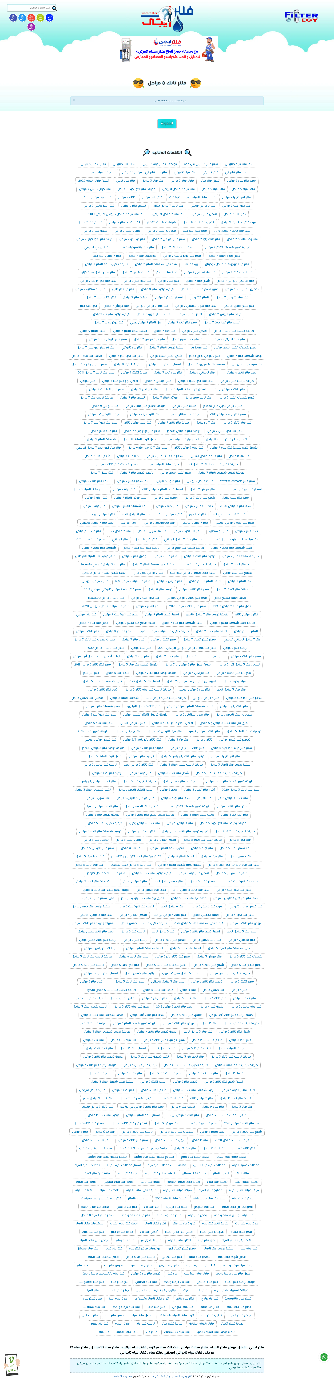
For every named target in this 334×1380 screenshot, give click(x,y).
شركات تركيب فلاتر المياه (238, 1240)
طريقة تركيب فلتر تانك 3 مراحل (231, 1056)
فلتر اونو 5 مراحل (202, 848)
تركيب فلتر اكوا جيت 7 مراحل (141, 548)
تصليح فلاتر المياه (210, 1190)
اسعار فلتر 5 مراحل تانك (144, 681)
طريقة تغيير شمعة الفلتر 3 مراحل (134, 1023)
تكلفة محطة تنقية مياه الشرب (107, 1157)
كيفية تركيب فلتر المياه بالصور (216, 1332)
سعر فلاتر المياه (241, 1232)
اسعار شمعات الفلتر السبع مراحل (235, 347)
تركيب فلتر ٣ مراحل (183, 1107)
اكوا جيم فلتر (88, 306)
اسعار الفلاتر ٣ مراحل (169, 297)
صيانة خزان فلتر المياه (97, 1173)
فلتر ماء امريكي (86, 614)
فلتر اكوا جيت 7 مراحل (145, 598)
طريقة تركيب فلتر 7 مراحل (96, 397)
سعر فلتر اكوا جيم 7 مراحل (100, 422)
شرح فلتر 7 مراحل (133, 639)
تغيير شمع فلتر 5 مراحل (246, 965)
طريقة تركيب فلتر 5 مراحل (139, 781)
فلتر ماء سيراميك (93, 1232)
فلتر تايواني (120, 539)
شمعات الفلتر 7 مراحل (101, 439)
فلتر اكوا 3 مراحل (240, 1040)
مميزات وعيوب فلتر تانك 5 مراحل (93, 923)
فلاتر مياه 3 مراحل (213, 189)
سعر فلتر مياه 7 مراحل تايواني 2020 (105, 606)
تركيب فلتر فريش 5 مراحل (100, 764)
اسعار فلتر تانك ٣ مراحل (235, 1098)
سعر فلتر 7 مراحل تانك (90, 539)
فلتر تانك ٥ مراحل (215, 998)
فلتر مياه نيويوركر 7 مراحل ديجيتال (227, 264)
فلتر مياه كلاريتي (185, 172)
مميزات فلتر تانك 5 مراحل (147, 748)
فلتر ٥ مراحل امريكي (180, 823)
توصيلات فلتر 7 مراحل (199, 506)
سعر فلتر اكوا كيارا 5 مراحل (228, 756)
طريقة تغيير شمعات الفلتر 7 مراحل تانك (212, 464)
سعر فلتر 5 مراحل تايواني (167, 981)
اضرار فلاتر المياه (155, 1223)
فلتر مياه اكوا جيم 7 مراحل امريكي (98, 447)
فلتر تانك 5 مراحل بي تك (170, 915)
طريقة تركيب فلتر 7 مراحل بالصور (207, 614)
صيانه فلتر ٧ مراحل (184, 406)
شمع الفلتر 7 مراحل (97, 456)
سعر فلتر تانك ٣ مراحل (133, 1140)
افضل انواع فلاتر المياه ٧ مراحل (226, 439)
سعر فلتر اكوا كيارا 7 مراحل (195, 381)
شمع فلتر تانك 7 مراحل (200, 498)
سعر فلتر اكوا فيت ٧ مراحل (106, 389)
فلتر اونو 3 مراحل (123, 1090)
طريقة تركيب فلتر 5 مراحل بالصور (103, 748)
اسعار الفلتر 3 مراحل (153, 1081)
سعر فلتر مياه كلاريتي (239, 164)
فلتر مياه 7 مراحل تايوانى (152, 306)
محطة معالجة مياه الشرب (95, 1148)
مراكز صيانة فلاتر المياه (244, 1190)
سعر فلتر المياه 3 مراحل (233, 1048)
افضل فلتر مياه (210, 180)
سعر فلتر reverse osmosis (237, 481)
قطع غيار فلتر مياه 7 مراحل (181, 439)
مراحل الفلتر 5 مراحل (129, 840)
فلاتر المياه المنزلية (201, 1323)
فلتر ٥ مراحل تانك (172, 906)
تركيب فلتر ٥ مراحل (136, 940)
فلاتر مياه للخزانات (247, 1223)
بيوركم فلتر (191, 264)
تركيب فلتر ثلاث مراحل (196, 1048)
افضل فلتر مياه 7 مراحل (94, 623)
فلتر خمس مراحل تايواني (246, 906)
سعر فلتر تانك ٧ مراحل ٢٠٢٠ (239, 372)
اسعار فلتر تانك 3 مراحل (89, 1123)
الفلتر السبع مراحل (246, 631)
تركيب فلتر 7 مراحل (235, 648)
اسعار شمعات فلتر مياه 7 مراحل (182, 623)
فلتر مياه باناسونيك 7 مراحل (135, 247)
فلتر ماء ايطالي (172, 1257)
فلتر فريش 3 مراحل (166, 1123)
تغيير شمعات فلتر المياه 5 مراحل (229, 948)
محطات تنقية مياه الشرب (209, 1165)
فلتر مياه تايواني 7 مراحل (232, 297)
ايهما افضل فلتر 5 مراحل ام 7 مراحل (188, 664)
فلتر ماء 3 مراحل (93, 1040)
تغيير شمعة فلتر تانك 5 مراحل (102, 681)
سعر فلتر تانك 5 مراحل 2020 (240, 790)
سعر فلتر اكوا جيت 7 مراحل (120, 614)
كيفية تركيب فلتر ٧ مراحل (157, 289)
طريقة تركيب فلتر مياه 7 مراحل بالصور (164, 631)
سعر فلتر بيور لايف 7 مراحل (89, 364)
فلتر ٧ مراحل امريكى (102, 514)
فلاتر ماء (151, 1332)
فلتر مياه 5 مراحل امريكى (194, 689)
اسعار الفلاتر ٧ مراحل (119, 631)
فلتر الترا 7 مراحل (164, 331)
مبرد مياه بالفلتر (138, 1198)
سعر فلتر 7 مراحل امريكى (168, 214)
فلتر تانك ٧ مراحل (87, 631)
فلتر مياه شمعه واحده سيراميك (101, 1198)
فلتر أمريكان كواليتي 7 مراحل (95, 347)
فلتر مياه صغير (156, 1307)
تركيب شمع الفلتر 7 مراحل (130, 331)
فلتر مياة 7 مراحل (124, 489)
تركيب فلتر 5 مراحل (133, 931)
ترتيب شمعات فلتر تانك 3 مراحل (193, 1090)
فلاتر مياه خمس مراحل (151, 890)
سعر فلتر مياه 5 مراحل (99, 723)
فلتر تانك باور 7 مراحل (206, 239)
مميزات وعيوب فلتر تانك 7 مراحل (94, 639)
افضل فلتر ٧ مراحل (204, 214)
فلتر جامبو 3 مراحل (130, 1073)
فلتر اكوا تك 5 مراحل (234, 815)
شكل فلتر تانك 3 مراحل (234, 1031)
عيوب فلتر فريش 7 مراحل (225, 314)
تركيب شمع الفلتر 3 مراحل (90, 1006)
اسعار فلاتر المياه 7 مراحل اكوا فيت (192, 197)
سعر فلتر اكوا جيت (195, 231)
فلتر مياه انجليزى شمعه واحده (233, 1215)
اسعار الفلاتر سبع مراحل (165, 364)
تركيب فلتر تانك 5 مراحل (88, 965)
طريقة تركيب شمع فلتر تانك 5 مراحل (150, 815)
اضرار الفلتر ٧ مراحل (189, 314)
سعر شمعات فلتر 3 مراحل (165, 1073)
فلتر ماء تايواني (131, 347)
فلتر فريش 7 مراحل (116, 306)
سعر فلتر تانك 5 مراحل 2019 (92, 664)
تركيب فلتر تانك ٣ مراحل (103, 1115)
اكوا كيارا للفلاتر (166, 272)
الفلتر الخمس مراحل (206, 915)
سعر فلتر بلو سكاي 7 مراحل (184, 414)
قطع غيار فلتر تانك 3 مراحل (129, 1123)
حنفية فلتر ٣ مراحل (212, 1006)
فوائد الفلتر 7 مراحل (165, 397)
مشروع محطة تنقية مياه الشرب (154, 1157)
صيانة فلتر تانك (150, 1182)
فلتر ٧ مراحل (216, 656)
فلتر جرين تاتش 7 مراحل (95, 189)
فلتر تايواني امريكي (97, 247)
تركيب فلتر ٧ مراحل (160, 589)
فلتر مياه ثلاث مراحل (124, 1040)
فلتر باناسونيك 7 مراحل (101, 297)
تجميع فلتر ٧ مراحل (133, 206)
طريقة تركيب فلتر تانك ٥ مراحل (235, 831)
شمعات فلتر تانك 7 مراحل (99, 548)
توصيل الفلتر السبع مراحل (242, 289)
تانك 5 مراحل (168, 790)
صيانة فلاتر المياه (232, 1323)
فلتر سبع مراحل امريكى (239, 306)
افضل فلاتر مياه (142, 1315)
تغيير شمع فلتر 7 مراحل (124, 222)
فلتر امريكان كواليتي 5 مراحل (135, 798)
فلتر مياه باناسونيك (177, 1332)
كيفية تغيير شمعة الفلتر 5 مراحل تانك (198, 923)
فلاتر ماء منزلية (210, 1307)
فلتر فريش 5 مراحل (209, 956)
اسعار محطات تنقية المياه (124, 1165)
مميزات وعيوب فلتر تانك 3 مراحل (164, 1040)
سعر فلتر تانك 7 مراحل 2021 (187, 606)
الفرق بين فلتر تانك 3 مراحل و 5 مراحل (224, 723)
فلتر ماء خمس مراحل (141, 831)
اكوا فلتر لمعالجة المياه (201, 1265)
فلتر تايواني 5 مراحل (241, 940)
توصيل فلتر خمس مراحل (87, 698)
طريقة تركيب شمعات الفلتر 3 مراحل (107, 1031)
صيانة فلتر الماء (128, 1173)
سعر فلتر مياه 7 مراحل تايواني (184, 539)
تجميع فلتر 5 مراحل (141, 756)
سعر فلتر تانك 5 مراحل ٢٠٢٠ (126, 981)
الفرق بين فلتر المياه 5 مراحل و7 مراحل (192, 681)
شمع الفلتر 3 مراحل (153, 1090)
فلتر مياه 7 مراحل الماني (206, 456)
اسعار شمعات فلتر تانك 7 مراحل (117, 464)
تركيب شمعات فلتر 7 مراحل (244, 356)
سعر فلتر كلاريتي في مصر (201, 164)
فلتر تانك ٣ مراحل (214, 1148)
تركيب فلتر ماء (146, 1323)
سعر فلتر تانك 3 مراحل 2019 (174, 1006)
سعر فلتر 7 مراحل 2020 (235, 506)
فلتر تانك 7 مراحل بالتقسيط (106, 598)
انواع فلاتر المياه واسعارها (151, 1298)
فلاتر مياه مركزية (176, 1207)
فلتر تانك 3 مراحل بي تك (183, 1115)
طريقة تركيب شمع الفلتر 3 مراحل (236, 1065)
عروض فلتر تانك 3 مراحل (179, 1023)
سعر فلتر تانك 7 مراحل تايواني (186, 598)
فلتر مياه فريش (169, 1265)
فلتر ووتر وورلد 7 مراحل (108, 322)
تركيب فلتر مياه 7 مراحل (87, 356)
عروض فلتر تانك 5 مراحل (246, 923)
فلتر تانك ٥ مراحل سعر (233, 798)
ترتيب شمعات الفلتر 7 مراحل (240, 556)
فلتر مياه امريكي (207, 1282)
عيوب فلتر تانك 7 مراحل (238, 564)
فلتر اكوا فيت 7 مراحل (236, 206)
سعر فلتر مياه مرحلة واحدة (240, 1265)
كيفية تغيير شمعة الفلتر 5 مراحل (179, 865)
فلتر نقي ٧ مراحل (146, 539)
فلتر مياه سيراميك (94, 1307)
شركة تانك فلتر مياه (215, 1223)
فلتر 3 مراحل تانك (164, 1048)
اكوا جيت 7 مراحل (128, 456)
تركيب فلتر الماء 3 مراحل (87, 998)
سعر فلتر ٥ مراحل (132, 848)
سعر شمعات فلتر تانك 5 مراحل (96, 881)
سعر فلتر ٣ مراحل (100, 1073)
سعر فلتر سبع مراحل (235, 498)
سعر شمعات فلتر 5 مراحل (103, 706)
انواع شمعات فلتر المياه (103, 1257)
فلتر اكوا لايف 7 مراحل (145, 414)
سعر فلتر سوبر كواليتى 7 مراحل (196, 306)
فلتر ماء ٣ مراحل (235, 1073)
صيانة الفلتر (243, 1173)
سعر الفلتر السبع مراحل (175, 472)
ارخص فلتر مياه (197, 1215)
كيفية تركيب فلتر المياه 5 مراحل (230, 764)
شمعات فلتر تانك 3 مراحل (176, 1132)
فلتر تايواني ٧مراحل (202, 372)
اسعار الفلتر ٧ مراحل (93, 331)
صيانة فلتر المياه (86, 1182)
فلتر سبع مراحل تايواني (247, 364)
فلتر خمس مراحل (214, 990)
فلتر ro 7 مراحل (206, 422)
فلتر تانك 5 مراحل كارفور (204, 731)
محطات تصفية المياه (245, 1165)
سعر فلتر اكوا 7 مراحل (187, 531)
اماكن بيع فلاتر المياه (179, 1232)
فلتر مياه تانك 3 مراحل (203, 1073)
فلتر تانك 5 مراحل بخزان (144, 823)
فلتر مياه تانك (185, 1298)
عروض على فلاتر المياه (94, 1240)
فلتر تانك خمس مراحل (207, 940)
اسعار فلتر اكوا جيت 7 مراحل (222, 322)
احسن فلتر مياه (115, 1315)
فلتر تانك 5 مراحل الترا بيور (143, 706)
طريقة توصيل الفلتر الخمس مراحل (145, 714)
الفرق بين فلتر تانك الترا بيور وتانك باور (136, 856)
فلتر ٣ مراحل (200, 1140)
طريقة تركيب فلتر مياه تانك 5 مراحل (148, 689)
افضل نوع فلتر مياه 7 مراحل (120, 381)
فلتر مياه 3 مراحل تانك (198, 1031)
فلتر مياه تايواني (123, 289)
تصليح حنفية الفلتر (247, 1182)
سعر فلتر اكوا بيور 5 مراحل (99, 714)
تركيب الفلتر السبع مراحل (230, 598)
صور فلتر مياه (206, 1240)
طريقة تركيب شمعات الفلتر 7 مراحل (221, 472)
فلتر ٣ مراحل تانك (201, 1098)
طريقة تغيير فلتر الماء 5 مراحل (202, 840)
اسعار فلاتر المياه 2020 (170, 1198)
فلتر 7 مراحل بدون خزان (148, 573)
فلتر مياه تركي (125, 180)
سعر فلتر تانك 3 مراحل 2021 (242, 1123)
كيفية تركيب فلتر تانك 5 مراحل (152, 873)
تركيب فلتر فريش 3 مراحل (140, 1065)
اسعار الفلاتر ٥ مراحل (162, 840)
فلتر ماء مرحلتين (127, 1207)
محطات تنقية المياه (87, 1165)
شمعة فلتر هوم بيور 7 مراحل (206, 364)
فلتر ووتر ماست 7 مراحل (242, 239)
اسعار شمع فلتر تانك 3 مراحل (223, 1081)
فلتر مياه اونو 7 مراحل (168, 372)
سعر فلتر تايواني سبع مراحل (108, 339)
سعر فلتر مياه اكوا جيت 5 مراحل (231, 748)
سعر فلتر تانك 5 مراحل (248, 998)
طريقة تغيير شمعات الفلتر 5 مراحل (187, 806)
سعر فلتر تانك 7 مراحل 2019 (232, 231)
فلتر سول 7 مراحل (101, 472)
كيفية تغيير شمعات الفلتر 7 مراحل (227, 247)
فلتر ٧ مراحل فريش (202, 206)
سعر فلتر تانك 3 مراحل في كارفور (142, 1107)
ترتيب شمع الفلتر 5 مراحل (197, 815)
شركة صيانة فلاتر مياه (177, 1190)
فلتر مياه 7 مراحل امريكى (178, 189)
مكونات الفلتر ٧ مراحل (162, 231)
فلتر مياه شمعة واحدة (135, 1215)
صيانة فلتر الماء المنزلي (119, 1182)
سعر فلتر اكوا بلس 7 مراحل (225, 431)
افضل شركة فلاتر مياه (231, 1257)
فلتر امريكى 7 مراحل (158, 381)
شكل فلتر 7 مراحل (198, 281)
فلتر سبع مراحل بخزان (97, 197)
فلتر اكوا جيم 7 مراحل (137, 281)
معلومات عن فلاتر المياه (237, 1207)
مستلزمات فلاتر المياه (89, 1223)
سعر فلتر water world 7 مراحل (147, 447)
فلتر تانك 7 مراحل (167, 656)
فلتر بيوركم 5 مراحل (128, 731)
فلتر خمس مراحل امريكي (100, 739)
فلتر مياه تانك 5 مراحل (89, 865)
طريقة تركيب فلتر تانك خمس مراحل (144, 923)
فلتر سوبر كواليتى (168, 481)
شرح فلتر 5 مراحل (91, 981)
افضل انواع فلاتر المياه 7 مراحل (185, 389)
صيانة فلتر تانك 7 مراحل (173, 422)
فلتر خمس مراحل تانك (168, 881)
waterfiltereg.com (123, 1376)
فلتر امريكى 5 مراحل (196, 673)
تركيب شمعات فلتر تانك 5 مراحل (100, 831)
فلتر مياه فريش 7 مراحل (149, 339)
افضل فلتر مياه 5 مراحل (193, 873)
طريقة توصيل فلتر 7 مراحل (198, 564)
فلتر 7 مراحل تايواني (95, 581)
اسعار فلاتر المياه (127, 1332)
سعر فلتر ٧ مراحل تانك (137, 514)
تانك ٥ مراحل (204, 739)
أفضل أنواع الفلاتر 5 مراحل (105, 756)
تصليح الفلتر (221, 1173)
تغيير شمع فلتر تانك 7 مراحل (199, 289)
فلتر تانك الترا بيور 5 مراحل (187, 748)
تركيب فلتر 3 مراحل (185, 1081)
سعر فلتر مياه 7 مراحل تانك (228, 414)
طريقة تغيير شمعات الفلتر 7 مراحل (232, 623)
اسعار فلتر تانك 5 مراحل (185, 948)
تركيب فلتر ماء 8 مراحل (140, 1257)
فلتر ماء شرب (113, 1248)
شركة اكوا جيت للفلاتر (161, 222)
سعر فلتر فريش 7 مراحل (205, 489)
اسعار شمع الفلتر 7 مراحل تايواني (104, 573)
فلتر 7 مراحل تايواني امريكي (242, 639)
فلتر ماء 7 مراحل (168, 281)
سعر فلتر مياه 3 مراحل (241, 180)
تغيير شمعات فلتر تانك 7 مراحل (231, 548)
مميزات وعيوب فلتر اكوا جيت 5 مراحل (223, 823)
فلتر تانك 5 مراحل (185, 998)
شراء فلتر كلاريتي (124, 164)
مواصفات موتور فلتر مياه (145, 1248)
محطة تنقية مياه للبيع (195, 1157)
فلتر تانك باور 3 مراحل (190, 1056)
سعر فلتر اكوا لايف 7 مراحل (98, 281)
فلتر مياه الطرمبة (141, 1265)
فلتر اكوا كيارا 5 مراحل (90, 856)
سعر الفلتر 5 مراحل (241, 981)
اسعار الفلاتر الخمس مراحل (135, 790)
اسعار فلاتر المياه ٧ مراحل (89, 489)
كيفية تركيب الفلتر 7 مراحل (166, 347)
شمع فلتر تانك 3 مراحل (247, 1132)
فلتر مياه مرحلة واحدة (126, 1307)
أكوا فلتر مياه (84, 1190)
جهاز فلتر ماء (120, 1290)
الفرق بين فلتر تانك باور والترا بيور (142, 898)
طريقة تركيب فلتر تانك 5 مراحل (92, 956)
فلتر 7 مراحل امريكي (195, 523)
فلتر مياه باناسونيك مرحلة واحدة (103, 1273)
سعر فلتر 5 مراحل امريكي (96, 915)
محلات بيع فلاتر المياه (95, 1207)
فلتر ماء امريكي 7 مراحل (199, 272)
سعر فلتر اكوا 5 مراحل (240, 915)
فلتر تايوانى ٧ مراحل (105, 406)
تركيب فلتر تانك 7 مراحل (199, 556)
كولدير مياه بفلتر (199, 1257)
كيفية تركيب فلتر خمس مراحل (91, 906)
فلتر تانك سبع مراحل (198, 397)
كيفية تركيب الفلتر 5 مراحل (105, 823)
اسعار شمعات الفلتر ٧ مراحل (130, 506)
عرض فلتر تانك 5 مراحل (232, 806)
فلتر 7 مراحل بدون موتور (204, 356)
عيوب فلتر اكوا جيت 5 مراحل (240, 881)
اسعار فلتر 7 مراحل (165, 498)
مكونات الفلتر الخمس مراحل (234, 714)
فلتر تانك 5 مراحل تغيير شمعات (130, 865)
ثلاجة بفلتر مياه (109, 1190)
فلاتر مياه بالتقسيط (238, 1298)
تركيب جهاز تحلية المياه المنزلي (156, 1290)
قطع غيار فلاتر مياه (239, 1307)
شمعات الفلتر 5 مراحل (124, 698)
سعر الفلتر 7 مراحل (240, 581)
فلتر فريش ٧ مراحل (169, 581)
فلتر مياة (103, 1332)
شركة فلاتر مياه (172, 1323)
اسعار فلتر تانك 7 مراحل (211, 631)
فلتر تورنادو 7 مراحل (132, 239)
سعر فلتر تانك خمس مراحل (96, 931)
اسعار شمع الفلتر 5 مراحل (236, 848)
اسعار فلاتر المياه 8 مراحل (97, 1215)
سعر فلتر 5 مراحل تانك (241, 931)
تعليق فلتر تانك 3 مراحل (186, 1015)
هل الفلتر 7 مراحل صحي (145, 322)
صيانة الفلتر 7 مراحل (134, 372)
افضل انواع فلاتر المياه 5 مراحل (172, 723)
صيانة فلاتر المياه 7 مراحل (162, 464)
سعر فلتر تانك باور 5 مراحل (172, 956)
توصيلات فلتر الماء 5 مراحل (244, 731)
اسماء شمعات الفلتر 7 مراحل (179, 247)
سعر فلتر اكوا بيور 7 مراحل (126, 356)
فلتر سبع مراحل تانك (137, 422)
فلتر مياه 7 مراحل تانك (188, 447)
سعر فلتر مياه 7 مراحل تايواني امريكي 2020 (187, 648)
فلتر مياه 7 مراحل (138, 656)
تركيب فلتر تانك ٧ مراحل (198, 222)
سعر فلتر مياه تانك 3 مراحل (131, 1006)
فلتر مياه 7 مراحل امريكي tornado (103, 564)
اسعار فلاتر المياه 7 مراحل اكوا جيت (193, 573)
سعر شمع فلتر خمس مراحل (181, 781)
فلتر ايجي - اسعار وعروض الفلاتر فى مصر (171, 1376)
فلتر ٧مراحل (87, 381)
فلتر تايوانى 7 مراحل (144, 389)
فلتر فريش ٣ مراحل (154, 998)
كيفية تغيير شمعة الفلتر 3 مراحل (112, 1081)
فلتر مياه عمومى (182, 1307)
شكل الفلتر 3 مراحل (122, 998)
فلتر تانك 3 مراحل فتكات (97, 1107)
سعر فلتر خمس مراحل (244, 856)
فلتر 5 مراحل (239, 990)
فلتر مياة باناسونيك (91, 1282)
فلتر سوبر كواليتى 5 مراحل (191, 714)
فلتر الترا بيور (91, 673)
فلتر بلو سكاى (218, 531)
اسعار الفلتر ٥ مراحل (181, 856)
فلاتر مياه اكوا (118, 1298)
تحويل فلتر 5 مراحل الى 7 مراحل (239, 664)
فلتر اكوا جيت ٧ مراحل (128, 364)
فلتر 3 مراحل (80, 1132)
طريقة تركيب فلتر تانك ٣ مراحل (96, 1065)
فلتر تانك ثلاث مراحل (99, 1048)
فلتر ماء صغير (99, 1323)
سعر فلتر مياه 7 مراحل (100, 172)
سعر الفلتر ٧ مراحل (163, 639)
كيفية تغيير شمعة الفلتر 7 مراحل (153, 564)
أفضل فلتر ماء (149, 1232)
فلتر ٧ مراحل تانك (246, 614)
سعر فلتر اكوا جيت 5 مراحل (233, 890)
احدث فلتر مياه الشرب (124, 1223)
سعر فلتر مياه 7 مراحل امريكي (234, 523)
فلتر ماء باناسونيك (195, 1290)
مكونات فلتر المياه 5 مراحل (233, 673)
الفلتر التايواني (199, 297)
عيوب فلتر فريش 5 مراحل (206, 906)
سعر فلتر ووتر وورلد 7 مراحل (142, 431)
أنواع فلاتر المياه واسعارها (176, 1315)
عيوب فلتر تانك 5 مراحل (158, 990)
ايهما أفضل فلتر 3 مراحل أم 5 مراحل (96, 656)
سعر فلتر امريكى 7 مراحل (168, 239)
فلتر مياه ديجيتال (87, 1248)
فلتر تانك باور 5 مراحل (234, 706)
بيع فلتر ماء (151, 1207)
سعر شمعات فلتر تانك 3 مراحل (226, 1115)
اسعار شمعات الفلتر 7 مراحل (165, 456)
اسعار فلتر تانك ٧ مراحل (94, 481)
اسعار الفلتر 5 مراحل (203, 881)
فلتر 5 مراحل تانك (163, 931)
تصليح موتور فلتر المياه (160, 1173)
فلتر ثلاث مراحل (105, 1132)
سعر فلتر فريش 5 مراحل (231, 873)
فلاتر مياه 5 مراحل (243, 189)
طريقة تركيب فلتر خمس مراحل (230, 973)
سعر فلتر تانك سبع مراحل (188, 339)
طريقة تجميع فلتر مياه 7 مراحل (145, 406)
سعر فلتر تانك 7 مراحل (246, 656)
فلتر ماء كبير (90, 1315)
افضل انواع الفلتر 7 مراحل (224, 256)
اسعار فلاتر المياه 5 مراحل (101, 973)
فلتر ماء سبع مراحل (88, 531)
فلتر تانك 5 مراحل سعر (138, 764)
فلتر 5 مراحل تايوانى (206, 698)
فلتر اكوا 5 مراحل (240, 840)
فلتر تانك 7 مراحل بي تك (229, 514)
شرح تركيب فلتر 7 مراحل (237, 272)
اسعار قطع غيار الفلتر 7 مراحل (135, 623)
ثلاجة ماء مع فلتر (122, 1232)
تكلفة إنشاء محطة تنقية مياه (167, 1165)
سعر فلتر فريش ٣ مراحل (201, 1123)
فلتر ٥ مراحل (188, 990)
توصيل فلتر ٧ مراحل (135, 556)
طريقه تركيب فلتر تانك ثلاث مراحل (186, 1065)
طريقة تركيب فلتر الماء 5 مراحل (156, 673)
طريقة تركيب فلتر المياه (240, 1282)
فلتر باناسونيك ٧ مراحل (159, 523)
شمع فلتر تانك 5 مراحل (209, 965)
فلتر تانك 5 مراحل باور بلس (98, 781)
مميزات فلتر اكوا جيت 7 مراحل (136, 189)
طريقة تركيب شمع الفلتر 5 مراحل (181, 764)
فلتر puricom (198, 347)
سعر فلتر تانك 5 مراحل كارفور (106, 873)
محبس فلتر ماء (114, 1265)
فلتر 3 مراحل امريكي (92, 1090)
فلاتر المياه (122, 1323)
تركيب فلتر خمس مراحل (140, 973)
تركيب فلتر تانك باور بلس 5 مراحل (182, 756)
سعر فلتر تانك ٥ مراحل (133, 956)
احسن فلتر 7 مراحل (90, 222)
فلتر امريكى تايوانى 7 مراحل (235, 281)
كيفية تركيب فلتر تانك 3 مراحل (103, 1056)
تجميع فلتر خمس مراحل (234, 739)
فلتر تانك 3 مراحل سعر (98, 1098)
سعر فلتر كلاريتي (236, 172)
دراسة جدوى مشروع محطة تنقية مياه (143, 1148)
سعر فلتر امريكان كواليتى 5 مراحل (235, 898)
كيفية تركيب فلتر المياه (218, 1248)
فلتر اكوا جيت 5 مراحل (125, 965)
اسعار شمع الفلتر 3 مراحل (143, 1115)
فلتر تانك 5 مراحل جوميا (102, 806)
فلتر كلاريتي (210, 172)
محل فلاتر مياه (92, 1298)
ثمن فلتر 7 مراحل (235, 214)
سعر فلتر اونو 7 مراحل (182, 322)
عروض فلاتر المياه (240, 1315)
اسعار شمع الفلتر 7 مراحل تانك (162, 489)
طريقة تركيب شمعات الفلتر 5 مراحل (219, 773)
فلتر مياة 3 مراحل (242, 1107)
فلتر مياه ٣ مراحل (213, 1107)
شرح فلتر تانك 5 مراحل (103, 689)
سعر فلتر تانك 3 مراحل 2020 (233, 1140)
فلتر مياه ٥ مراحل (212, 856)
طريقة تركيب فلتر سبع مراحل (185, 548)
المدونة (167, 124)
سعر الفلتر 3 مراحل (212, 1132)
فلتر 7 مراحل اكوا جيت (107, 256)
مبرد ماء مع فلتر (87, 1265)
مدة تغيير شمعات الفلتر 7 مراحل (156, 264)
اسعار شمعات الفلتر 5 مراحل (144, 948)
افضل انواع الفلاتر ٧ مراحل (140, 439)
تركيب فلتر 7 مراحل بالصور (183, 431)
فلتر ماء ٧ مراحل (239, 456)
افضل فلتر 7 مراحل (194, 331)
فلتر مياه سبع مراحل (104, 431)
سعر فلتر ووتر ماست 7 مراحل (182, 256)
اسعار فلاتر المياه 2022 (93, 180)
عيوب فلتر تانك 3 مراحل (170, 1140)
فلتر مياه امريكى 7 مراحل (228, 339)
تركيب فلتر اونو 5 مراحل (107, 773)
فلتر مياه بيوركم (204, 1207)
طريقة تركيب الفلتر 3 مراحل (241, 1023)
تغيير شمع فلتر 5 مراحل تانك (95, 898)
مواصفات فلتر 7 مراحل (142, 256)
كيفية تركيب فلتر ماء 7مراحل (111, 314)
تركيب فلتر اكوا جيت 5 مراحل (135, 906)
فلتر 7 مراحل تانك (119, 531)
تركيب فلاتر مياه (211, 1315)
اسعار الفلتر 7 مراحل (149, 606)
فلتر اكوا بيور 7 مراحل (135, 272)
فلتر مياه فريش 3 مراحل (245, 1006)
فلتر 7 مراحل (193, 656)
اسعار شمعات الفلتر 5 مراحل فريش (190, 706)
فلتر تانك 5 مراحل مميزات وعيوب (182, 973)
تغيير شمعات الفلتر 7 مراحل (236, 397)
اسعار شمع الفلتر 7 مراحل (162, 614)
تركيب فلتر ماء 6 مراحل (145, 1273)
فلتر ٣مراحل (209, 1023)
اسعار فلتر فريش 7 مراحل (245, 489)
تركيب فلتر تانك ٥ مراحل (206, 981)
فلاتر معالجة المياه (169, 1215)
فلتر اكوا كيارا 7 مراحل (236, 197)
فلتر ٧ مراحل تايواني (200, 481)
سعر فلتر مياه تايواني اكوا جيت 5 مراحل (233, 865)
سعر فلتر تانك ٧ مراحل (194, 589)
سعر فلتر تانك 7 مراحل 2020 (105, 648)
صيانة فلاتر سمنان (194, 1173)
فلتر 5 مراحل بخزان (135, 881)
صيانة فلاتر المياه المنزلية (183, 1182)
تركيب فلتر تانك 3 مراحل (137, 1132)
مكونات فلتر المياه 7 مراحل (233, 589)
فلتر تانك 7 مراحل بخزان (168, 206)
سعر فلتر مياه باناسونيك (209, 1198)
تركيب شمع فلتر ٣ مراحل (136, 1098)
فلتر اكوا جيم (197, 514)
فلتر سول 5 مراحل (98, 798)
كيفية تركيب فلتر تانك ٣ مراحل (157, 1031)
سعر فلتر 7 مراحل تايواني (97, 523)
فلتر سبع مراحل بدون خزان (98, 272)
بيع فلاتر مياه (119, 1282)
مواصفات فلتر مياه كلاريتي (159, 164)
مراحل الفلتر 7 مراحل (127, 231)
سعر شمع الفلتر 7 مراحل (133, 481)
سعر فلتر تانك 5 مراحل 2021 (191, 890)
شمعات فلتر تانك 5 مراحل (245, 956)
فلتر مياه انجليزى (146, 1282)
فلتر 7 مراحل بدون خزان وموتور (222, 406)
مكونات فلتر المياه (212, 1232)
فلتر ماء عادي (209, 1298)
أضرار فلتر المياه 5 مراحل (199, 790)
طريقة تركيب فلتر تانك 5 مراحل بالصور (111, 990)
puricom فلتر (129, 523)
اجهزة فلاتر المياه (179, 1240)
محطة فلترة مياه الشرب (231, 1157)
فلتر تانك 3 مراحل (243, 1148)
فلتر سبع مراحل (141, 648)
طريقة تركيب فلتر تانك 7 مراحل (234, 331)
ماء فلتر (172, 1273)
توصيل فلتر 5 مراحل (96, 840)
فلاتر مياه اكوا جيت (196, 1273)
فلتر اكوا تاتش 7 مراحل (99, 206)
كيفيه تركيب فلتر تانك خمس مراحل (185, 831)
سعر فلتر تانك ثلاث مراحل (147, 1015)
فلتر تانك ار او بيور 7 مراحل (153, 314)
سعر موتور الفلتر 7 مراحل (130, 498)
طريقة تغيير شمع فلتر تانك (91, 731)
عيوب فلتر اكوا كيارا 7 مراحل (94, 239)
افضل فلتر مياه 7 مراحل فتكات (232, 606)
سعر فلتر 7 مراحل (165, 556)
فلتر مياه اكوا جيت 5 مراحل (165, 731)
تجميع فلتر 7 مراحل (132, 397)
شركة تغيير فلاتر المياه (141, 1190)
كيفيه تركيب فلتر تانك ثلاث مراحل (231, 1015)
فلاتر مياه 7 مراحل (182, 180)
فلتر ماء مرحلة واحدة (177, 1282)
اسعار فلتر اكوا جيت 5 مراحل (244, 698)
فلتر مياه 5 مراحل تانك (231, 689)
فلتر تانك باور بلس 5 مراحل (101, 948)
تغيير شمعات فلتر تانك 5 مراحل (166, 965)
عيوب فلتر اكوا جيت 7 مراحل (239, 222)
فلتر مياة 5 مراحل (140, 773)
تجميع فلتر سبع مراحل (237, 573)
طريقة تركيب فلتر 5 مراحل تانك (166, 698)
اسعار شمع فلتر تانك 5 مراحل (200, 931)
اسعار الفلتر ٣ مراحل (133, 1048)
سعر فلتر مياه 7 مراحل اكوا (132, 581)
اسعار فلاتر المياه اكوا (182, 1248)
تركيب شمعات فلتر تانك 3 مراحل (102, 1015)
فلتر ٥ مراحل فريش (132, 723)
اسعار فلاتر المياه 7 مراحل (200, 639)
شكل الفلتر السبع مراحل (166, 356)
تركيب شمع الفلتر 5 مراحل (167, 848)
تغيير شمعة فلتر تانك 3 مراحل (149, 1056)
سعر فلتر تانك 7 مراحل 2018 (96, 372)
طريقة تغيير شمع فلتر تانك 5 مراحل (106, 890)
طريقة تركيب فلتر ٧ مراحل (237, 381)
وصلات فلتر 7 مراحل (135, 297)
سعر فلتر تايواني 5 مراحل (97, 848)
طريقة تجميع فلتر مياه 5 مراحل (138, 664)
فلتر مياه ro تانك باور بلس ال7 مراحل (234, 539)
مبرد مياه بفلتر (125, 1240)
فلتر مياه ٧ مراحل (94, 506)
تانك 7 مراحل (126, 197)
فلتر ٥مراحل (204, 798)
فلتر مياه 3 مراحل (185, 1148)
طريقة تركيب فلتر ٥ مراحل (102, 815)
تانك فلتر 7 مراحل (246, 531)
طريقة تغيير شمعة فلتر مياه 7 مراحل (234, 447)
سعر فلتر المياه (95, 1290)
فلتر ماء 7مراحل (152, 197)
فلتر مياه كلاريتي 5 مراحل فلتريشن (144, 172)
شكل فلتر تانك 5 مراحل (173, 773)
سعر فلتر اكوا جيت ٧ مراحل (105, 414)
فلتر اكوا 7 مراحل (167, 506)
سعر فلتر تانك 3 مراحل (96, 1140)
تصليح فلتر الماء (217, 1182)
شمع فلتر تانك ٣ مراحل (207, 1040)
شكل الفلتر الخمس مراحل (141, 806)
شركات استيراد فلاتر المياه (231, 1290)
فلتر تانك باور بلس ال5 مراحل (142, 739)
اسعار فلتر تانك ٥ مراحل (170, 940)
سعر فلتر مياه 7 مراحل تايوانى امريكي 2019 (116, 214)
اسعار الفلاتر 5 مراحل (133, 915)
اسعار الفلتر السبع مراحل (205, 581)
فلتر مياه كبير (248, 1248)
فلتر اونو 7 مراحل (96, 498)
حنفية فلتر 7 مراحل (96, 231)
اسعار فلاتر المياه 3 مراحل (238, 1090)
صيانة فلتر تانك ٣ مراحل (90, 1023)
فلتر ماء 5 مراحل (178, 739)
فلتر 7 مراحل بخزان (170, 514)
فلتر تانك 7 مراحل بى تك (229, 389)
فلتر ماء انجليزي (151, 1240)
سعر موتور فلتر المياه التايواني (95, 556)
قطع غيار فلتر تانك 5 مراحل (188, 898)
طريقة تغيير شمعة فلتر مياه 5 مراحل (229, 781)
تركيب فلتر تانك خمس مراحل (98, 940)
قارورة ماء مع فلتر (184, 1223)
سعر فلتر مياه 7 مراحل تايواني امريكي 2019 (112, 589)
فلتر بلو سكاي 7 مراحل (90, 289)
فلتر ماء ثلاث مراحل (170, 1098)
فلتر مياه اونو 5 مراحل (237, 681)
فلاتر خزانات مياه (242, 1198)
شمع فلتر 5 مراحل (117, 673)
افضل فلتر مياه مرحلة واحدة (233, 1273)
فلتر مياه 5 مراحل (153, 180)
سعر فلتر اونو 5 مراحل (175, 798)
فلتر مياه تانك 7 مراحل (236, 422)
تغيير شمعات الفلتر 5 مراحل (93, 790)
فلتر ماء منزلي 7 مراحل (152, 531)
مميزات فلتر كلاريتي (93, 164)
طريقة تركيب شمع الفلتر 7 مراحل (106, 264)
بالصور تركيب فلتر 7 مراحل (136, 472)
